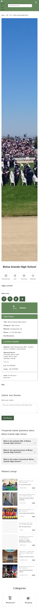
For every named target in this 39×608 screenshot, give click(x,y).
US (7, 15)
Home (3, 15)
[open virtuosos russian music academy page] (9, 499)
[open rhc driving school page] (9, 527)
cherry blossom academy (26, 513)
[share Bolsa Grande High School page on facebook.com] (4, 298)
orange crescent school (26, 556)
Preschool (22, 516)
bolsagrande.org (16, 329)
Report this (7, 377)
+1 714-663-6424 (15, 332)
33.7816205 (11, 365)
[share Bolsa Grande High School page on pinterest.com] (10, 298)
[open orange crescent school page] (9, 556)
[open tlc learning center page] (9, 485)
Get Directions (9, 336)
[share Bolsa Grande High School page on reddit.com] (22, 298)
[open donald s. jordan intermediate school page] (9, 541)
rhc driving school (25, 526)
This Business (12, 375)
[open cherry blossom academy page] (9, 513)
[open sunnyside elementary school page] (9, 571)
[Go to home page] (4, 6)
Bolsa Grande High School (21, 15)
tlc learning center (25, 484)
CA (11, 15)
